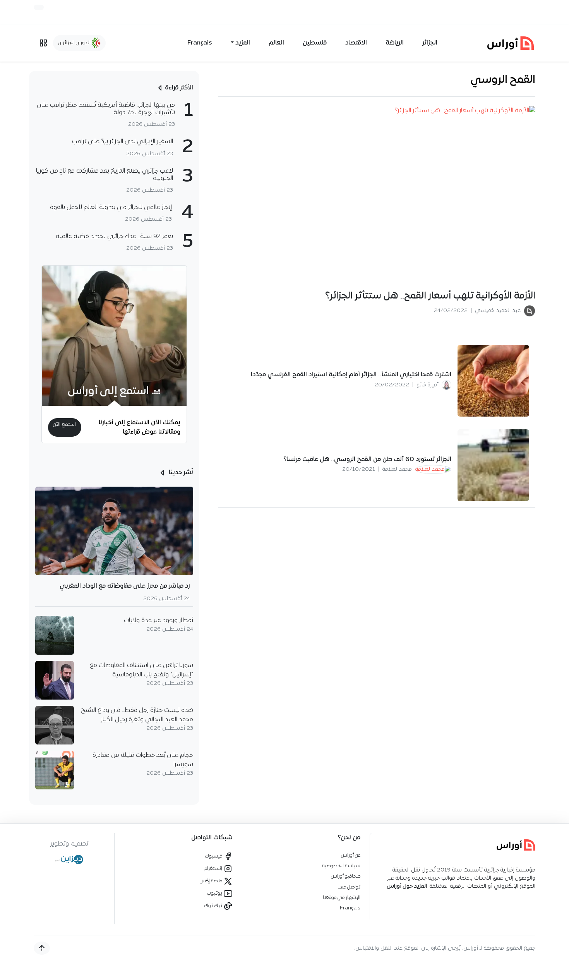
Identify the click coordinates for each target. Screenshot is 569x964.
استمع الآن (64, 424)
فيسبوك (214, 856)
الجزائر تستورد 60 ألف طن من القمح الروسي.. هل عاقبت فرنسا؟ (367, 459)
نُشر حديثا (180, 473)
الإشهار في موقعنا (341, 898)
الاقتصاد (356, 43)
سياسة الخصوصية (341, 866)
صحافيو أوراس (345, 876)
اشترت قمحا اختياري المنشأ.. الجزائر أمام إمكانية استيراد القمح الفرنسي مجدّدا (351, 375)
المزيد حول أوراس (407, 886)
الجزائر (429, 43)
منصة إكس (211, 881)
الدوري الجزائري (75, 43)
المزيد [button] (242, 43)
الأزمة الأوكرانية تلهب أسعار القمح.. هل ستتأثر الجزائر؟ (430, 296)
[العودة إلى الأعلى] (42, 948)
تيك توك (213, 906)
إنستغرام (213, 868)
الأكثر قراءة (179, 88)
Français (199, 43)
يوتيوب (215, 893)
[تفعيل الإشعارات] (39, 7)
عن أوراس (350, 855)
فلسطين (315, 43)
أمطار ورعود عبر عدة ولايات (158, 620)
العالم (276, 43)
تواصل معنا (349, 887)
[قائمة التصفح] (43, 43)
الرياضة (395, 43)
